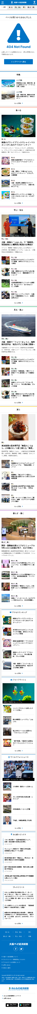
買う (24, 7)
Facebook (16, 949)
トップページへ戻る (18, 62)
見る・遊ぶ (18, 7)
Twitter (21, 949)
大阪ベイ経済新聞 (18, 2)
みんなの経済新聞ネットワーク (18, 988)
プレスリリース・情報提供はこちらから (14, 959)
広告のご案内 (6, 968)
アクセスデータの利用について (11, 962)
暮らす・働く (31, 7)
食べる (11, 7)
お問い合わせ (6, 965)
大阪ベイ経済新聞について (10, 956)
